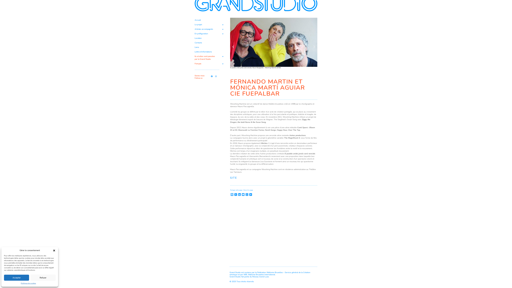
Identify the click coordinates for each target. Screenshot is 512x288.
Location (198, 38)
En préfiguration (201, 33)
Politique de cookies (28, 283)
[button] (54, 250)
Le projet (198, 24)
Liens (197, 47)
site (233, 178)
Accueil (198, 20)
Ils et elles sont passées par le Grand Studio (205, 57)
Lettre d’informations (203, 52)
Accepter (17, 277)
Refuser (43, 277)
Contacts (198, 42)
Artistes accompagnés (204, 29)
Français (198, 63)
